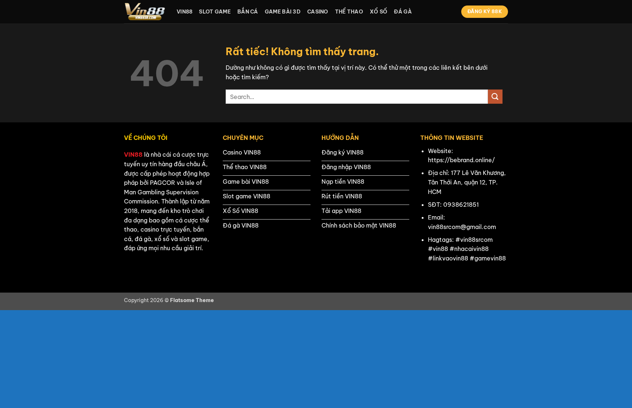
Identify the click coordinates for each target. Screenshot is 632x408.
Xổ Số (378, 11)
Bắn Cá (247, 11)
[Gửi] (495, 96)
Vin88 (184, 11)
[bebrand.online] (145, 12)
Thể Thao (349, 11)
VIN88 (133, 154)
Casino (317, 11)
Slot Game (215, 11)
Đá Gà (402, 11)
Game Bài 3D (283, 11)
